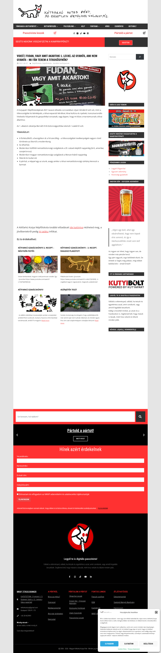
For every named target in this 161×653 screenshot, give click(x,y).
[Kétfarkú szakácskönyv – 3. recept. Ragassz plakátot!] (80, 272)
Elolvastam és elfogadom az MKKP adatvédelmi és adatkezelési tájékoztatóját (54, 494)
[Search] (140, 57)
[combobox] (75, 416)
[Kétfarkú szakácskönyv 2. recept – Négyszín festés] (38, 272)
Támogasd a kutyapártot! (26, 26)
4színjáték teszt (68, 289)
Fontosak (94, 26)
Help (83, 26)
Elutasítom (128, 644)
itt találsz (44, 231)
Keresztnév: (22, 465)
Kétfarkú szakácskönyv (30, 289)
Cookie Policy (122, 649)
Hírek (107, 26)
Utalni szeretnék (75, 613)
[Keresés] (140, 416)
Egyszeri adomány (118, 171)
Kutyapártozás (50, 26)
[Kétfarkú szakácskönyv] (38, 311)
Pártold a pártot (123, 33)
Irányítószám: (23, 484)
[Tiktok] (81, 33)
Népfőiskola (36, 63)
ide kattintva (76, 227)
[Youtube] (84, 33)
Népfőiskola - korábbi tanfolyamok (55, 63)
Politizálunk (69, 26)
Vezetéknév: (22, 456)
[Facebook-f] (74, 33)
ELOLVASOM (103, 508)
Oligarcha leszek (75, 596)
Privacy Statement (134, 649)
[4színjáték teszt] (80, 311)
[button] (156, 612)
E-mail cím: (22, 475)
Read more (45, 320)
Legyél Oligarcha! (118, 168)
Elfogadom (109, 644)
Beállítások (148, 644)
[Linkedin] (88, 33)
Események (119, 26)
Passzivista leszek (33, 33)
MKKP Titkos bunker (26, 591)
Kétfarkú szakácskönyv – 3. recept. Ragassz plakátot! (78, 249)
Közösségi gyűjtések (119, 174)
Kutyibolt (132, 26)
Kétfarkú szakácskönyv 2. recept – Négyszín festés (36, 249)
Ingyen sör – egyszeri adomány (77, 602)
